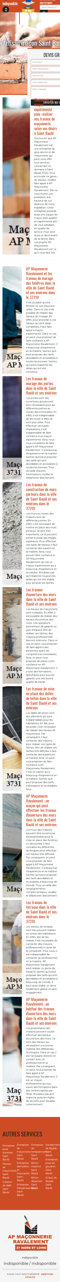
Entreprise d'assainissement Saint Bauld (23, 1190)
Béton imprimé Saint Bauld (36, 1168)
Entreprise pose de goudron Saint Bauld (52, 1166)
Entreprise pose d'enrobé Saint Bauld (8, 1152)
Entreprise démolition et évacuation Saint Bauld (23, 1172)
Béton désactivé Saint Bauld (36, 1183)
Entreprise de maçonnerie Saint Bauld (23, 1151)
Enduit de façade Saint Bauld (51, 1183)
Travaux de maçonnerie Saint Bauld (8, 1170)
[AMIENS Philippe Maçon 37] (30, 1232)
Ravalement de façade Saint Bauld (52, 1150)
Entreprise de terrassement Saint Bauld (37, 1151)
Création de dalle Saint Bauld (7, 1187)
